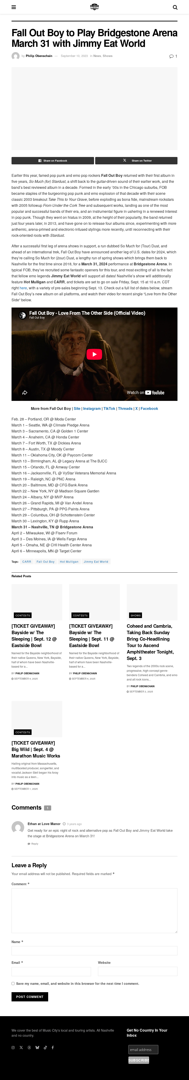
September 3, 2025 (141, 691)
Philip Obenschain (39, 55)
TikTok (109, 408)
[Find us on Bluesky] (37, 1047)
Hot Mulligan (69, 561)
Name (18, 941)
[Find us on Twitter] (21, 1047)
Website (104, 962)
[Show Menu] (14, 7)
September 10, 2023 (74, 55)
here (23, 287)
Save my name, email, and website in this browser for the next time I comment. (77, 983)
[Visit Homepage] (94, 7)
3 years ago (74, 824)
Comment (21, 884)
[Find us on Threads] (29, 1047)
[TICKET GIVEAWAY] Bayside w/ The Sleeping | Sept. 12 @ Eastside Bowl (34, 635)
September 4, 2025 (26, 678)
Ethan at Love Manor (44, 823)
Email (17, 962)
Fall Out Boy (46, 561)
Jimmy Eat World (96, 561)
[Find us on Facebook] (53, 1047)
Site (77, 408)
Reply (34, 843)
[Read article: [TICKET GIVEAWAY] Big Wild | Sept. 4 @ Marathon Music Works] (37, 719)
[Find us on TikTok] (45, 1047)
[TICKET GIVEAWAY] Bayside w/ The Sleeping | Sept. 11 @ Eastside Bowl (91, 635)
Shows (107, 55)
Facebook (149, 408)
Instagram (92, 408)
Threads (125, 408)
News (97, 55)
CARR (26, 561)
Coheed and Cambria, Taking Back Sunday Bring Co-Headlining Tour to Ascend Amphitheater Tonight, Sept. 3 (150, 641)
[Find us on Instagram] (13, 1047)
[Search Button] (175, 7)
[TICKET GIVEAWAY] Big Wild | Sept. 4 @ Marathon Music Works (36, 749)
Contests (22, 615)
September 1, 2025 (26, 788)
